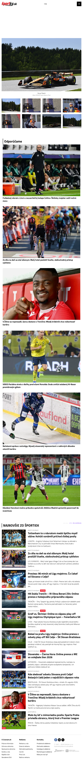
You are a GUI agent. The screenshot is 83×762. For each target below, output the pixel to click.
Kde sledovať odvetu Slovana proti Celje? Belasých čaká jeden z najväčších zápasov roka (53, 676)
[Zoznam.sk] (60, 751)
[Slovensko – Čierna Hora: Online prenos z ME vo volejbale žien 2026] (14, 659)
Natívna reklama (24, 757)
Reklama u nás (24, 743)
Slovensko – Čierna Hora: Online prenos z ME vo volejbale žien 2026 (52, 656)
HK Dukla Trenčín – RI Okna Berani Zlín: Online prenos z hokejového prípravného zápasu (53, 595)
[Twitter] (62, 740)
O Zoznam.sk (6, 739)
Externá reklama (24, 746)
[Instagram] (59, 740)
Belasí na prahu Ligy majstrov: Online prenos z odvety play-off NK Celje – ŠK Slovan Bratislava (54, 635)
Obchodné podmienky (26, 749)
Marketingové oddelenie (44, 752)
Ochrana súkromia (7, 746)
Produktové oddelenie (43, 743)
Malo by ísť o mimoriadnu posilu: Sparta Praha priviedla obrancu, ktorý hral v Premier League (53, 716)
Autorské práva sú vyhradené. (63, 746)
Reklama (22, 739)
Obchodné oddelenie (43, 746)
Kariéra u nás (6, 752)
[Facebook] (55, 740)
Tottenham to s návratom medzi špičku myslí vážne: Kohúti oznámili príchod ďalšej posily (52, 535)
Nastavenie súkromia (8, 749)
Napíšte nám (6, 754)
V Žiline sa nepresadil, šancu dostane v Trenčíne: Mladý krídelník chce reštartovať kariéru (51, 697)
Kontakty (40, 739)
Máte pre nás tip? (42, 754)
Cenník (21, 752)
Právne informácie (7, 743)
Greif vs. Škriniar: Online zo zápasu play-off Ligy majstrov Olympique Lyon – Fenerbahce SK (54, 615)
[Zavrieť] (79, 4)
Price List (22, 754)
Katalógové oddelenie (43, 749)
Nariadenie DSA (6, 757)
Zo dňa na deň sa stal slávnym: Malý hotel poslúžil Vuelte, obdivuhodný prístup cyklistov (53, 555)
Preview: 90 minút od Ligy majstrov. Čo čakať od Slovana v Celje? (53, 575)
